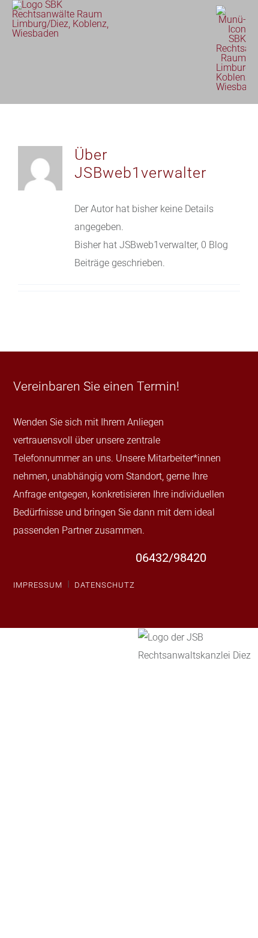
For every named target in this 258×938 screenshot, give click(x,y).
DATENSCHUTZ (104, 584)
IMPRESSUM (37, 584)
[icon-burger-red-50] (231, 10)
